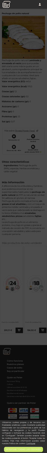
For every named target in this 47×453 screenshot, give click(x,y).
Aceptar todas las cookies (23, 449)
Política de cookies (17, 443)
